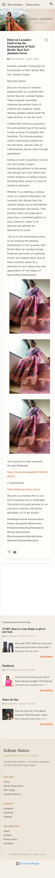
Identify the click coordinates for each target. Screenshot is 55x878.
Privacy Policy (10, 839)
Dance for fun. (10, 699)
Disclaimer (9, 843)
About (7, 831)
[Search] (51, 4)
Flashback (8, 666)
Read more (46, 656)
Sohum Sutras (33, 4)
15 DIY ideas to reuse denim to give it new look (23, 630)
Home (7, 781)
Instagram (8, 808)
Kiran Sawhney (15, 4)
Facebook (8, 812)
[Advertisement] (27, 590)
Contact (7, 835)
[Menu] (4, 4)
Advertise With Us (12, 794)
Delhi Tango (9, 790)
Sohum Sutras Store (13, 786)
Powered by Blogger (29, 863)
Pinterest (8, 816)
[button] (46, 40)
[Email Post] (15, 553)
